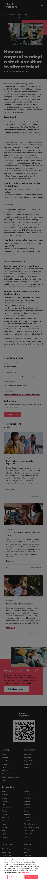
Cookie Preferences (15, 877)
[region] (23, 869)
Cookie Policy (24, 872)
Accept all (31, 877)
